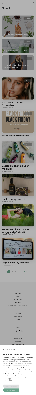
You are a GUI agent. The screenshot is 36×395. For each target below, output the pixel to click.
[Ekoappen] (10, 349)
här (10, 380)
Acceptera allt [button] (11, 390)
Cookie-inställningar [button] (11, 386)
